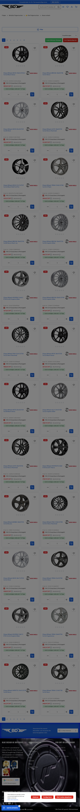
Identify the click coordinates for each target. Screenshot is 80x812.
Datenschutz (33, 751)
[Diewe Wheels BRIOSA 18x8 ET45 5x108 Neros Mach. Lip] (20, 222)
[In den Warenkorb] (32, 94)
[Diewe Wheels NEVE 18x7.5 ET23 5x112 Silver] (20, 559)
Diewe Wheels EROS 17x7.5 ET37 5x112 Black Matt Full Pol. (14, 186)
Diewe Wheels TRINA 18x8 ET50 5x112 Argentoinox (52, 635)
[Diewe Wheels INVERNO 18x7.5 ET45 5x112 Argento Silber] (20, 615)
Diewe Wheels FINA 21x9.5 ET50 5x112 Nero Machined (14, 354)
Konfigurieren (47, 797)
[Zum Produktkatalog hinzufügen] (35, 48)
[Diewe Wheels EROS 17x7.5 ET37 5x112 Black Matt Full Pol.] (20, 166)
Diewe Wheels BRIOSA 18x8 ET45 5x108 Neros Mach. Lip (14, 242)
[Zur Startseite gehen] (13, 7)
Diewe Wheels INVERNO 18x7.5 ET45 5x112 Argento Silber (13, 635)
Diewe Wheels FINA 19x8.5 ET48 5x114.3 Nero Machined (53, 523)
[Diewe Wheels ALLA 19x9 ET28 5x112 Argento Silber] (59, 391)
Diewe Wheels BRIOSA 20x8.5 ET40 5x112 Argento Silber (53, 298)
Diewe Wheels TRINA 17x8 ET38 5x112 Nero (52, 691)
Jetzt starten (55, 2)
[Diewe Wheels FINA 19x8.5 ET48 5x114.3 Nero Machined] (59, 503)
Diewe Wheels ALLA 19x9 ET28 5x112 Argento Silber (52, 410)
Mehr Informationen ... (13, 799)
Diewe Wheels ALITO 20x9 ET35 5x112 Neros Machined (13, 466)
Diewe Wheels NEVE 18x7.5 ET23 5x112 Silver (14, 579)
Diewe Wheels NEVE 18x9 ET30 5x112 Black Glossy (52, 354)
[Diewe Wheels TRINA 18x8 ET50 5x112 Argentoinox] (59, 615)
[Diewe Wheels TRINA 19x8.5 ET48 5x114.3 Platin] (59, 166)
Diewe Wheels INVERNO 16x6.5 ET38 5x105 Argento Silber (13, 298)
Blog (30, 764)
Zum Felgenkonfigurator (70, 40)
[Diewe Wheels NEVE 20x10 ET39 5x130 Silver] (20, 110)
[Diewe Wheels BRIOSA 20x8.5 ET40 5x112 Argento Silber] (59, 279)
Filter (41, 29)
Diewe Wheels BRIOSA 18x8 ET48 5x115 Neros (53, 74)
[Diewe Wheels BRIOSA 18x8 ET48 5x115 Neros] (59, 54)
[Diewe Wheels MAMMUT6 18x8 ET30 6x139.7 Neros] (59, 447)
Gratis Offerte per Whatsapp (53, 40)
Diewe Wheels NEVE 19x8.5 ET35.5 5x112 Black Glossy (14, 74)
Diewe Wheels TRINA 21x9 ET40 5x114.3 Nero (52, 579)
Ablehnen (35, 797)
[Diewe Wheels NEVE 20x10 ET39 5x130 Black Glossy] (20, 391)
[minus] (9, 94)
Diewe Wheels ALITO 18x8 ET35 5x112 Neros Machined (52, 130)
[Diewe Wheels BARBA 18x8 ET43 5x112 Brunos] (20, 503)
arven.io (30, 809)
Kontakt (31, 761)
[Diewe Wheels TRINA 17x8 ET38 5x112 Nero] (59, 671)
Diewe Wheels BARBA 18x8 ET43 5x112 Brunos (14, 523)
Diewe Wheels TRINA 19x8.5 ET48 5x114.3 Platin (53, 186)
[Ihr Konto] (72, 7)
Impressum (32, 748)
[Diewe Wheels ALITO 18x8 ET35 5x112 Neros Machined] (59, 110)
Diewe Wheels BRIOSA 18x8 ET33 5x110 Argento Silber (53, 242)
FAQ (30, 757)
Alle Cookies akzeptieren (64, 797)
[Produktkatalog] (67, 7)
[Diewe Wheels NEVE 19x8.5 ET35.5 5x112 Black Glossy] (20, 54)
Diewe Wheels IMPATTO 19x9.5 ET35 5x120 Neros (15, 691)
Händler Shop (33, 767)
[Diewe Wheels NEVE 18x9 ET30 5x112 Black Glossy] (59, 335)
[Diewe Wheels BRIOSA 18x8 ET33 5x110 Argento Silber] (59, 222)
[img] (31, 73)
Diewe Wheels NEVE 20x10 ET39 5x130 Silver (14, 130)
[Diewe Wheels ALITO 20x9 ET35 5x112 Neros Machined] (20, 447)
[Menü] (63, 7)
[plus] (27, 94)
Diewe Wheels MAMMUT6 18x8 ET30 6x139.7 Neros (52, 466)
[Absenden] (75, 731)
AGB (30, 754)
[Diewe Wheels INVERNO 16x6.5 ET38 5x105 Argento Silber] (20, 279)
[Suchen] (58, 7)
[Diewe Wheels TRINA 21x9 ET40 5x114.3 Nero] (59, 559)
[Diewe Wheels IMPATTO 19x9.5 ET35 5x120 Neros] (20, 671)
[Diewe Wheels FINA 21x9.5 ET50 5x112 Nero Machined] (20, 335)
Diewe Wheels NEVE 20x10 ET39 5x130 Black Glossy (14, 410)
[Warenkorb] (76, 7)
